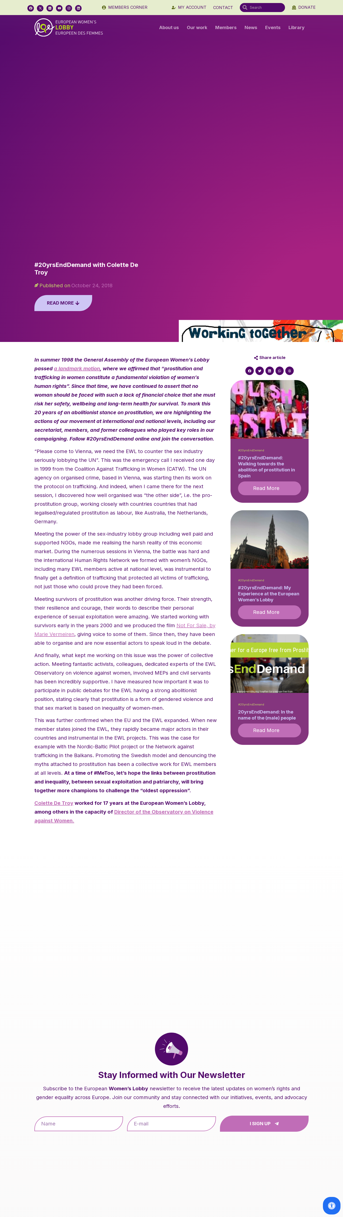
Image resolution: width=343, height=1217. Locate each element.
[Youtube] (59, 8)
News (251, 27)
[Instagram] (69, 8)
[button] (249, 371)
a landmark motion (77, 369)
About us (169, 27)
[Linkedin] (78, 8)
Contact (223, 7)
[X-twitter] (40, 8)
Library (297, 27)
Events (272, 27)
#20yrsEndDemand (251, 450)
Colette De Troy (53, 803)
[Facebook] (30, 8)
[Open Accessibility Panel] (331, 1205)
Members (226, 27)
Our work (197, 27)
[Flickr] (49, 8)
